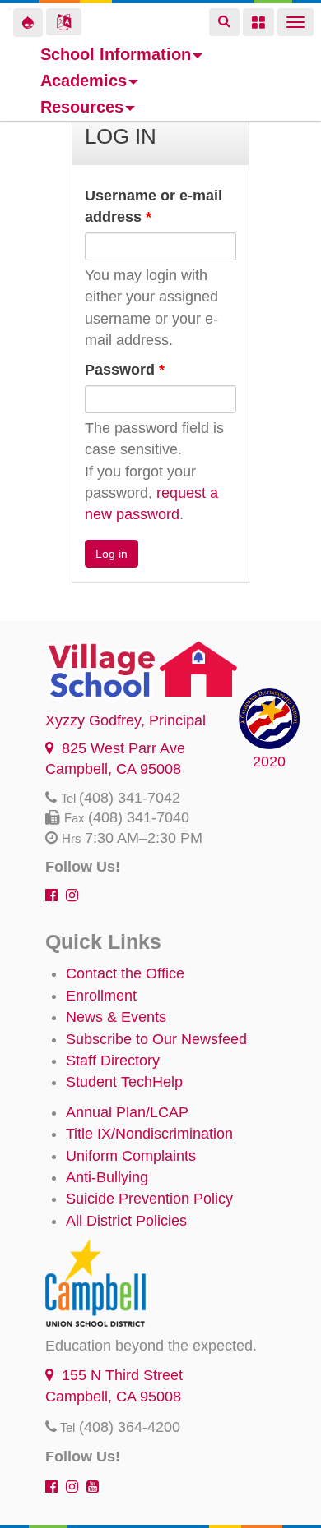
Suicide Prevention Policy (149, 1198)
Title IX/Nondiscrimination (149, 1133)
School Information (115, 54)
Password (125, 369)
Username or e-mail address (153, 206)
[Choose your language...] (63, 21)
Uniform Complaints (131, 1156)
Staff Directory (113, 1060)
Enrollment (101, 995)
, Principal (125, 720)
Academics (83, 80)
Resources (81, 107)
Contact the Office (125, 973)
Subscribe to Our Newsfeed (156, 1039)
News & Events (116, 1017)
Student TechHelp (124, 1082)
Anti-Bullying (107, 1177)
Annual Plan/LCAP (127, 1112)
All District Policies (126, 1221)
